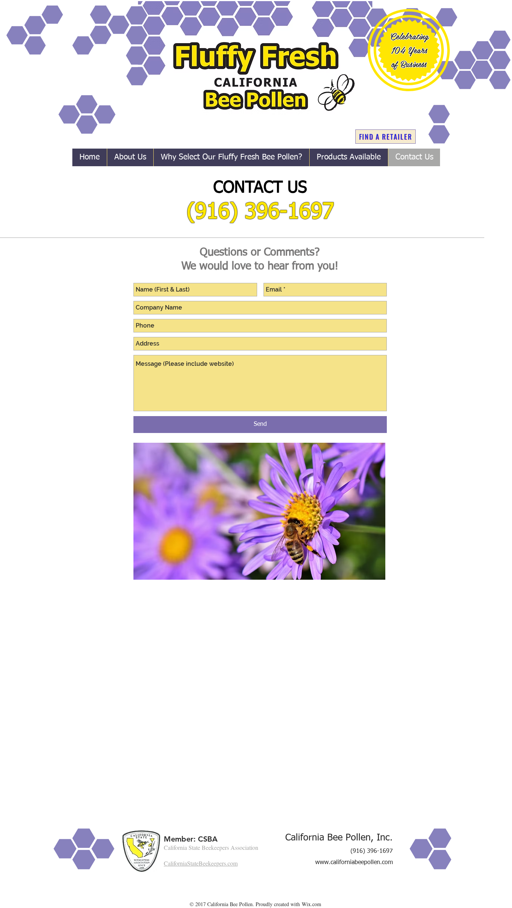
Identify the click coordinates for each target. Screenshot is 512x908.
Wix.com (311, 904)
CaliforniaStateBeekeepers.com (201, 863)
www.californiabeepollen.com (354, 863)
